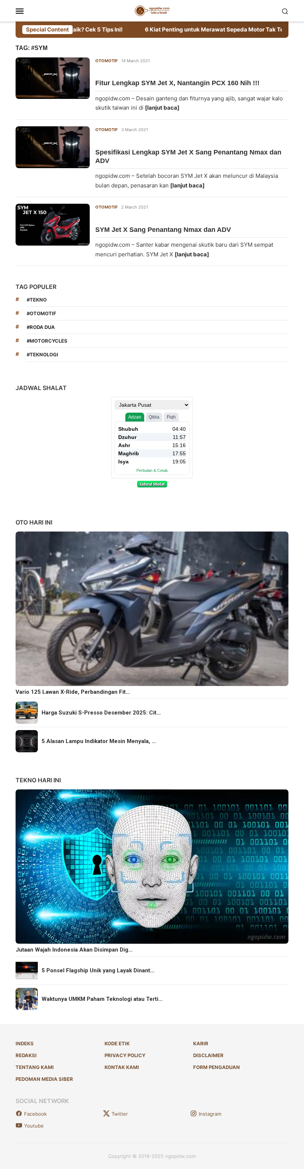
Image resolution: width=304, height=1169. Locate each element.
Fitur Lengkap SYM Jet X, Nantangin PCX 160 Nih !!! (177, 83)
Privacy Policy (125, 1055)
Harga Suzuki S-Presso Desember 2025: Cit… (101, 712)
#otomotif (41, 313)
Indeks (25, 1043)
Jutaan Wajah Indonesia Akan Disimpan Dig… (74, 949)
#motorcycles (47, 341)
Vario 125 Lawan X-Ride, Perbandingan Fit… (73, 692)
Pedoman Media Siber (44, 1079)
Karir (200, 1043)
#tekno (37, 300)
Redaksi (26, 1055)
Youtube (34, 1126)
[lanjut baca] (162, 107)
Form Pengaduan (216, 1067)
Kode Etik (117, 1043)
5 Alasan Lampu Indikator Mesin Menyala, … (99, 741)
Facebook (35, 1114)
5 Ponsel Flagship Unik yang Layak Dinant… (98, 970)
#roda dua (41, 327)
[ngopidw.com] (152, 10)
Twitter (120, 1114)
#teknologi (42, 354)
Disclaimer (208, 1055)
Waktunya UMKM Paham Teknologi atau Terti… (102, 999)
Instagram (210, 1114)
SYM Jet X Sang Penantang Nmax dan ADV (163, 229)
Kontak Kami (122, 1067)
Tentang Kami (35, 1067)
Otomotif (106, 60)
